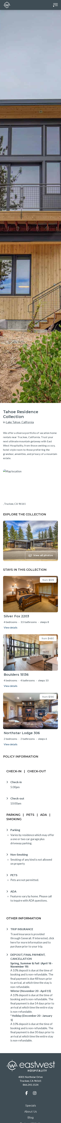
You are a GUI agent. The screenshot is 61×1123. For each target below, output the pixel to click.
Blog (30, 1117)
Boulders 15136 (16, 675)
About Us (30, 1111)
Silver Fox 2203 (16, 616)
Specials (30, 1105)
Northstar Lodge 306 (22, 733)
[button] (26, 1093)
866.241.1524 (30, 1084)
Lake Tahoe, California (20, 422)
